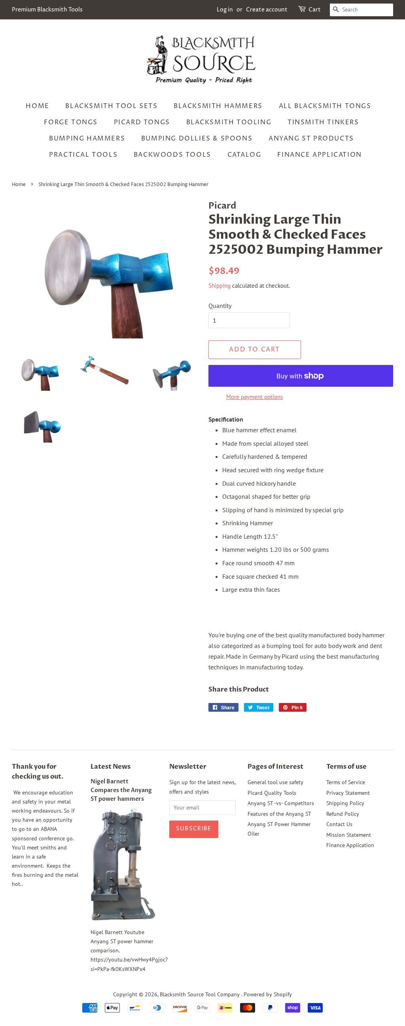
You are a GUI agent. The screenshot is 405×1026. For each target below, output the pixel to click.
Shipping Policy (345, 803)
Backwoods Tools (172, 154)
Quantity (219, 306)
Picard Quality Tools (272, 792)
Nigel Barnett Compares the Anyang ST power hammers (121, 790)
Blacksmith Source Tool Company (200, 994)
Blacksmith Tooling (229, 122)
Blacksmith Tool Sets (111, 106)
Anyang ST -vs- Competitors (281, 803)
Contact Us (339, 824)
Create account (267, 9)
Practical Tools (83, 154)
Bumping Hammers (87, 138)
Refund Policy (342, 813)
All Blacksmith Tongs (325, 106)
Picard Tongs (142, 122)
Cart (314, 9)
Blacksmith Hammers (218, 106)
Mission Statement (348, 834)
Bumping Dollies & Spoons (196, 138)
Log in (225, 9)
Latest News (111, 766)
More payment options (254, 397)
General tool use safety (275, 782)
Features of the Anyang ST (279, 813)
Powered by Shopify (268, 994)
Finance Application (319, 154)
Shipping (219, 285)
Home (37, 106)
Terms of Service (345, 782)
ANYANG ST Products (311, 138)
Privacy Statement (348, 792)
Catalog (244, 154)
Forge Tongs (71, 122)
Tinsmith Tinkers (323, 122)
